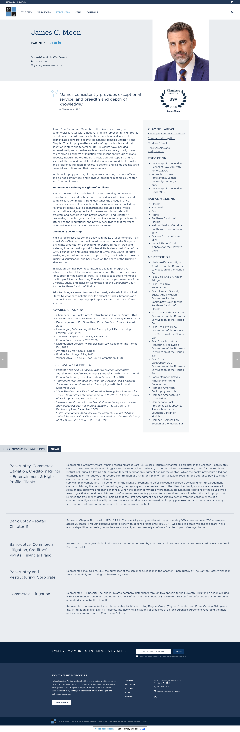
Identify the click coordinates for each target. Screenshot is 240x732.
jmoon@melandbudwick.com (48, 65)
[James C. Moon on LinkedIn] (59, 42)
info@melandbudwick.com (168, 691)
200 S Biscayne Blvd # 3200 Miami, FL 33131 (169, 681)
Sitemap (123, 721)
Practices (44, 12)
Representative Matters (23, 448)
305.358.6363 (41, 56)
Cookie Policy (113, 721)
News (78, 12)
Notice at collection (104, 728)
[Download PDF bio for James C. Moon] (51, 42)
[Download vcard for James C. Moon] (55, 42)
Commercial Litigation (161, 138)
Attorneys (63, 12)
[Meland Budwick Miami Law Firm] (53, 721)
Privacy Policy (101, 721)
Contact (92, 12)
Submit (179, 651)
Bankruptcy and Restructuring (166, 133)
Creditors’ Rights (158, 143)
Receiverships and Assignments (159, 149)
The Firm (26, 12)
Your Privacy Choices (128, 728)
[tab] (23, 448)
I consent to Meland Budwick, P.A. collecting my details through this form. (163, 656)
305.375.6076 (60, 56)
